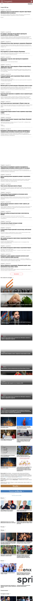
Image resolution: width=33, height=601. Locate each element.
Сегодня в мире (5, 593)
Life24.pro (2, 531)
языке (31, 482)
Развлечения (4, 590)
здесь (9, 483)
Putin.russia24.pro (3, 499)
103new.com (20, 476)
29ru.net (2, 445)
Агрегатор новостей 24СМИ (16, 495)
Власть (2, 498)
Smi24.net (2, 416)
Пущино (3, 10)
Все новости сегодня (6, 277)
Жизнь (2, 530)
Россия (2, 526)
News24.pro (2, 562)
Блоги (2, 560)
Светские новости (2, 493)
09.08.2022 (30, 4)
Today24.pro (2, 595)
